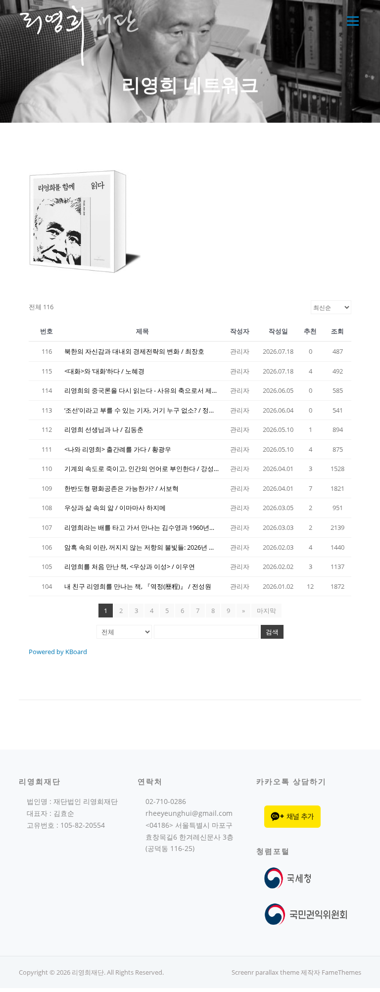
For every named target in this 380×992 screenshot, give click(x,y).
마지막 (266, 610)
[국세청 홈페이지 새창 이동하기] (289, 877)
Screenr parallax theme (265, 972)
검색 (272, 631)
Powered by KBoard (58, 651)
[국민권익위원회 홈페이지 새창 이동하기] (306, 913)
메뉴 (351, 21)
